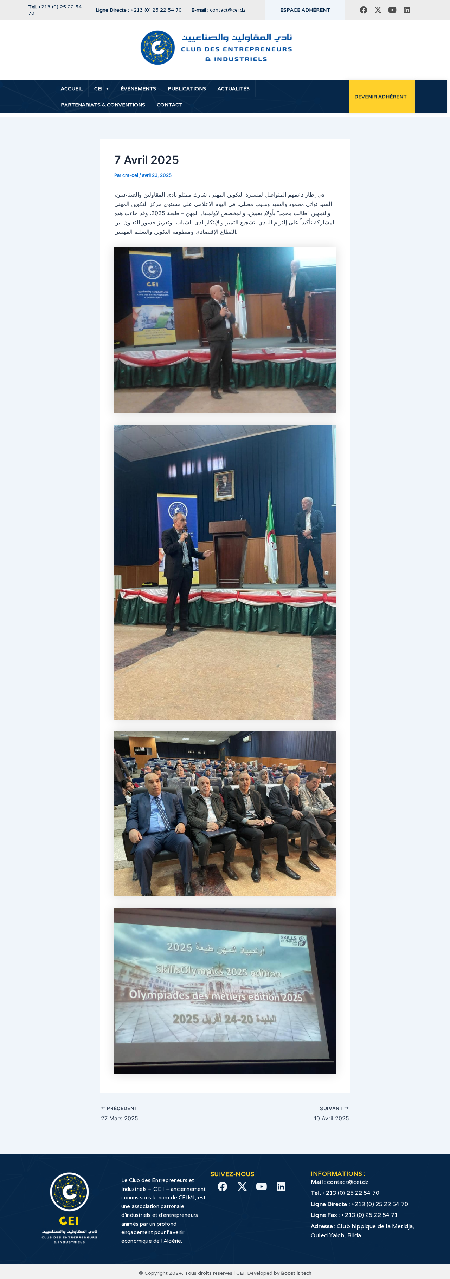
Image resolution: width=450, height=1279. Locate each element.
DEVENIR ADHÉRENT (380, 96)
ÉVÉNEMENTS (138, 88)
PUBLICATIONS (187, 88)
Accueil (72, 88)
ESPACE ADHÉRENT (305, 10)
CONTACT (169, 104)
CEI (98, 88)
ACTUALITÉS (234, 88)
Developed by (279, 1273)
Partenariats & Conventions (103, 104)
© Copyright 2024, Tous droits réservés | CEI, (193, 1273)
